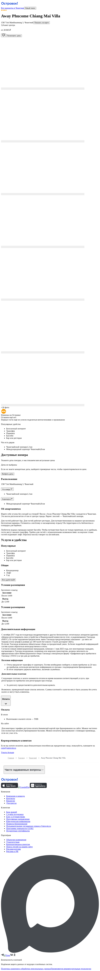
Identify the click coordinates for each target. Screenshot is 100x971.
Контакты (10, 798)
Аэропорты (6, 499)
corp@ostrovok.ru (8, 748)
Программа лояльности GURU (20, 828)
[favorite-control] (3, 35)
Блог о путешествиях (15, 817)
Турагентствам (12, 842)
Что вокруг (6, 489)
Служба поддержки (15, 814)
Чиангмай (33, 758)
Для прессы (11, 803)
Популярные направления (17, 819)
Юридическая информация (18, 821)
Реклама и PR (12, 851)
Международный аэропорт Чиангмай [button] (22, 504)
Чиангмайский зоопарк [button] (16, 494)
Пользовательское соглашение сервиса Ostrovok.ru (28, 826)
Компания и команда (15, 796)
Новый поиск (30, 8)
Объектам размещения (16, 840)
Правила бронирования (16, 824)
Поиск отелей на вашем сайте (19, 847)
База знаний (11, 812)
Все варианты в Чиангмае (12, 8)
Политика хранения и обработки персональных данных (26, 969)
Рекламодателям (13, 849)
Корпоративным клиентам (18, 844)
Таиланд (21, 758)
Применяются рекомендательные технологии (71, 969)
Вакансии (10, 801)
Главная (11, 758)
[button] (50, 63)
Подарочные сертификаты (18, 831)
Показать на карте (41, 23)
